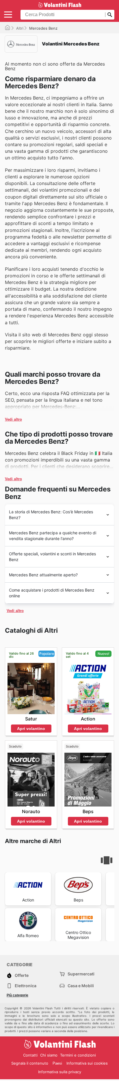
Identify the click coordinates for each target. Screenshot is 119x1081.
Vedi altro (13, 419)
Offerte (22, 975)
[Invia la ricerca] (109, 14)
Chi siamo (48, 1055)
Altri (19, 28)
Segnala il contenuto (29, 1063)
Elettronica (25, 985)
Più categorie (17, 995)
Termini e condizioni (78, 1055)
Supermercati (81, 973)
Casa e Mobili (81, 985)
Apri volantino (31, 728)
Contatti (30, 1055)
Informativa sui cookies (87, 1063)
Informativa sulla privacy (59, 1071)
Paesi (57, 1063)
